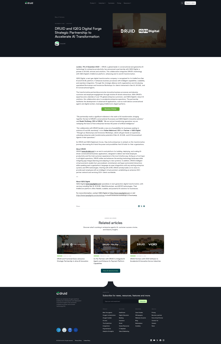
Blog (56, 17)
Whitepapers (139, 315)
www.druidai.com (88, 151)
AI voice (105, 320)
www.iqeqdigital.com (93, 184)
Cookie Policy (87, 340)
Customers (111, 3)
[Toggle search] (182, 3)
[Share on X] (141, 206)
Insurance (121, 320)
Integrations (106, 326)
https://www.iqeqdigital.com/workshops (90, 195)
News (153, 326)
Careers (154, 323)
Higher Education (124, 315)
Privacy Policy (78, 340)
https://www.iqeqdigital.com (120, 193)
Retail (120, 323)
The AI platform (107, 323)
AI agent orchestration (109, 315)
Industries (101, 3)
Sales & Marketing (124, 331)
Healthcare (122, 312)
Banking (121, 318)
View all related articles (110, 271)
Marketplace (138, 323)
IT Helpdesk (122, 328)
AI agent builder (107, 318)
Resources (127, 3)
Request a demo (190, 3)
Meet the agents (107, 312)
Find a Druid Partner (157, 318)
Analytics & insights (108, 331)
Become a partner (157, 315)
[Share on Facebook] (144, 206)
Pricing (119, 3)
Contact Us (155, 320)
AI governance (107, 328)
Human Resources (124, 326)
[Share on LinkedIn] (139, 206)
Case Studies (139, 312)
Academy (138, 326)
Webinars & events (140, 318)
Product (92, 3)
